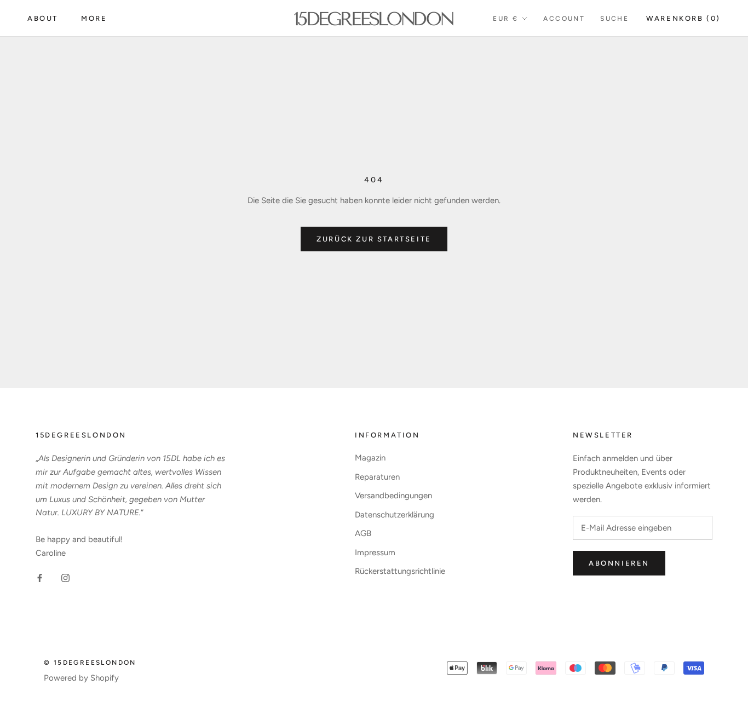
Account (564, 18)
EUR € (505, 18)
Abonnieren (619, 563)
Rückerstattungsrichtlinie (400, 571)
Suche (614, 18)
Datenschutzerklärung (394, 515)
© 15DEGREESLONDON (90, 662)
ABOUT (42, 18)
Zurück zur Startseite (374, 239)
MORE (94, 18)
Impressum (375, 552)
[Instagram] (65, 578)
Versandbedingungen (393, 495)
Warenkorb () (683, 18)
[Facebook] (40, 578)
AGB (363, 533)
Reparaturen (377, 477)
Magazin (370, 458)
